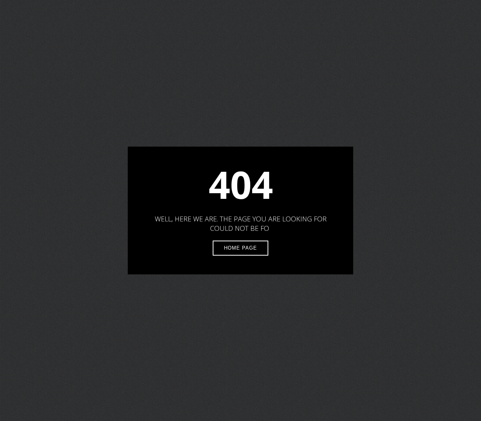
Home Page (240, 248)
